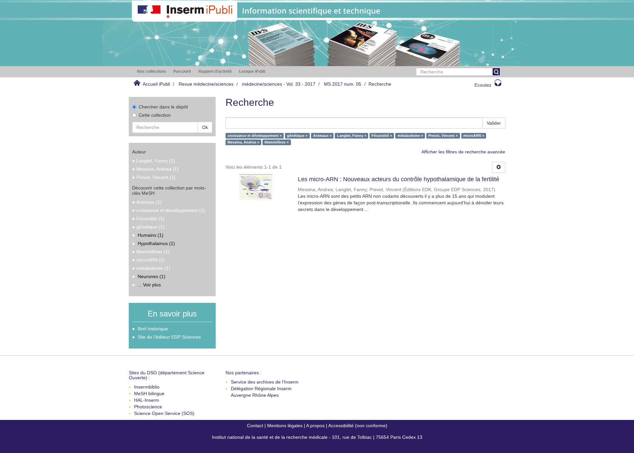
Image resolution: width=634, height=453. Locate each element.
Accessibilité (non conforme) (357, 425)
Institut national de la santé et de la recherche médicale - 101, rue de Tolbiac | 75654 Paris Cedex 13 (317, 437)
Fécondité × (381, 136)
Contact (255, 425)
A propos (315, 425)
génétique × (297, 136)
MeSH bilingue (149, 393)
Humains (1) (150, 235)
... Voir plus (149, 284)
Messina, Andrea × (243, 142)
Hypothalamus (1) (156, 243)
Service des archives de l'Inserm (265, 382)
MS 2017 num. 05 (342, 84)
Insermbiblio (146, 387)
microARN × (473, 136)
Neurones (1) (151, 276)
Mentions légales (284, 425)
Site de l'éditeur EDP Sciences (169, 337)
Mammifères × (276, 142)
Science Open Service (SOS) (164, 413)
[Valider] (496, 72)
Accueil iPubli (156, 84)
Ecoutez (483, 85)
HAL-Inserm (146, 400)
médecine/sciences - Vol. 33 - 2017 (278, 84)
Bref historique (153, 328)
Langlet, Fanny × (351, 136)
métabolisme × (410, 136)
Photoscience (148, 406)
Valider (494, 123)
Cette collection (155, 115)
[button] (151, 71)
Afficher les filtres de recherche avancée (463, 151)
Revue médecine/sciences (206, 84)
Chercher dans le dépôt (163, 106)
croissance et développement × (255, 136)
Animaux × (322, 136)
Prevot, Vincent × (443, 136)
